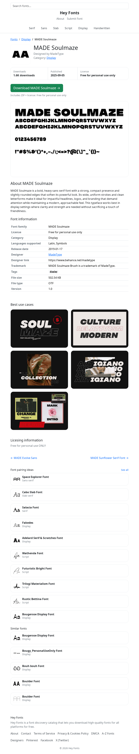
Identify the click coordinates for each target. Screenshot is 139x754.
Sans (44, 28)
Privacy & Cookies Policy (73, 733)
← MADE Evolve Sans (24, 458)
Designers (17, 740)
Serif (32, 28)
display (53, 271)
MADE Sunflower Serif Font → (109, 458)
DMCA (95, 733)
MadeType (55, 254)
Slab (56, 28)
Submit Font (75, 19)
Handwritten (102, 28)
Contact (26, 733)
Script (68, 28)
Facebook (47, 740)
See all (124, 469)
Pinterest (32, 740)
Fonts (14, 39)
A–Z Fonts (108, 733)
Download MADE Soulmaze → (36, 88)
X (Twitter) (62, 740)
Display (83, 28)
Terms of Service (44, 733)
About (60, 19)
